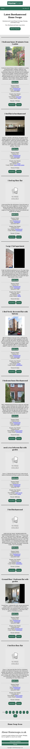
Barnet (18, 163)
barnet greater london (19, 165)
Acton (18, 294)
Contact (19, 104)
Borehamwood (16, 88)
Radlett (18, 363)
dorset (19, 98)
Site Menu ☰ (26, 8)
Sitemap (15, 744)
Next (15, 715)
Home (2, 8)
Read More (12, 104)
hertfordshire (17, 89)
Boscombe (18, 96)
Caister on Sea (18, 492)
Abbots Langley (19, 430)
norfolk (19, 494)
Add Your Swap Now (15, 28)
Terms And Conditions (15, 741)
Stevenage (18, 562)
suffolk (19, 296)
